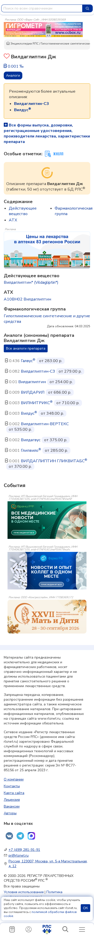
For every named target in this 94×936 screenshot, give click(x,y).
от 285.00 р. (56, 450)
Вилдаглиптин (32, 382)
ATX (13, 220)
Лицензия (12, 799)
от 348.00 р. (52, 413)
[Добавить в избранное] (7, 57)
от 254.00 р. (61, 382)
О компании (14, 779)
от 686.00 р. (59, 392)
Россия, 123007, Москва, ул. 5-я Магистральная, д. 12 (48, 863)
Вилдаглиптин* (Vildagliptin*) (31, 282)
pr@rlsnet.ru (19, 855)
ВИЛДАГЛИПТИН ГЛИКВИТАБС (54, 461)
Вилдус (29, 413)
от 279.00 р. (70, 371)
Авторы (10, 813)
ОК (85, 908)
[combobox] (41, 8)
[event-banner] (47, 617)
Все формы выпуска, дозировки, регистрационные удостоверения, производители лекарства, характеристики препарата (47, 133)
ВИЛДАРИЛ (32, 392)
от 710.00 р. (67, 403)
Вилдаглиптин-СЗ (38, 371)
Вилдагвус (30, 440)
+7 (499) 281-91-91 (24, 849)
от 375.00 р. (55, 440)
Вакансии (12, 806)
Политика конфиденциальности (33, 894)
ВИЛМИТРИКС (37, 403)
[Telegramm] (20, 835)
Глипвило (31, 450)
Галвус (28, 361)
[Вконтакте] (9, 835)
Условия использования (24, 892)
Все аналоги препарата (25, 348)
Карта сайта (14, 793)
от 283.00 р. (50, 361)
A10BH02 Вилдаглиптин (27, 299)
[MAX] (31, 835)
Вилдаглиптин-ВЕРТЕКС (45, 424)
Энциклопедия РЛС (24, 44)
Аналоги (13, 75)
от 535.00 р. (20, 429)
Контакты (12, 786)
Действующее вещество (23, 211)
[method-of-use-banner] (43, 29)
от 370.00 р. (20, 466)
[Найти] (87, 8)
